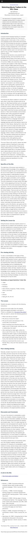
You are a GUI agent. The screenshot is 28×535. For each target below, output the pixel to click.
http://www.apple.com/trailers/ (10, 476)
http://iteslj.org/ (14, 527)
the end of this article (20, 312)
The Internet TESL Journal (14, 4)
